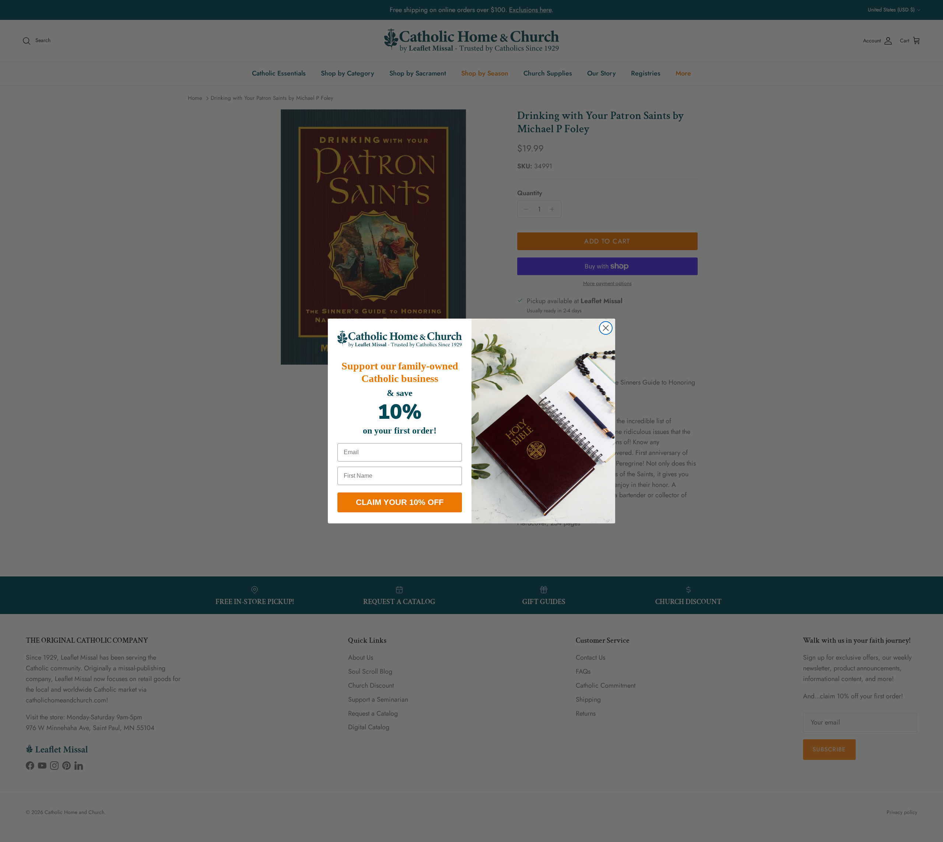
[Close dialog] (605, 328)
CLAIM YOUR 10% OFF (400, 502)
